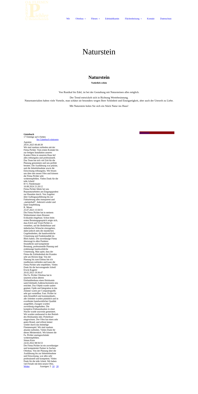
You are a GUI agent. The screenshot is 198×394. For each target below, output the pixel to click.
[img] (99, 44)
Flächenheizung (132, 18)
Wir (68, 18)
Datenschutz (165, 18)
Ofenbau (79, 18)
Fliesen (94, 18)
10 (53, 366)
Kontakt (150, 18)
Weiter (27, 366)
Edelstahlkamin (112, 18)
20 (57, 366)
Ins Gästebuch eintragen (48, 139)
